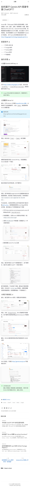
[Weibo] (9, 408)
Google (22, 402)
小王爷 (4, 14)
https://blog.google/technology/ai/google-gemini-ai (14, 37)
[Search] (28, 1)
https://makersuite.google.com (11, 84)
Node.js (8, 399)
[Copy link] (11, 408)
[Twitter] (4, 408)
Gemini (4, 402)
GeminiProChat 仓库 (21, 103)
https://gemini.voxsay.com (18, 361)
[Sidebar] (1, 1)
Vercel (14, 402)
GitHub (18, 402)
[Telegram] (7, 408)
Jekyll (14, 485)
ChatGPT (9, 402)
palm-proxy (5, 205)
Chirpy (19, 485)
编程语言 (5, 399)
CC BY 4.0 (10, 411)
